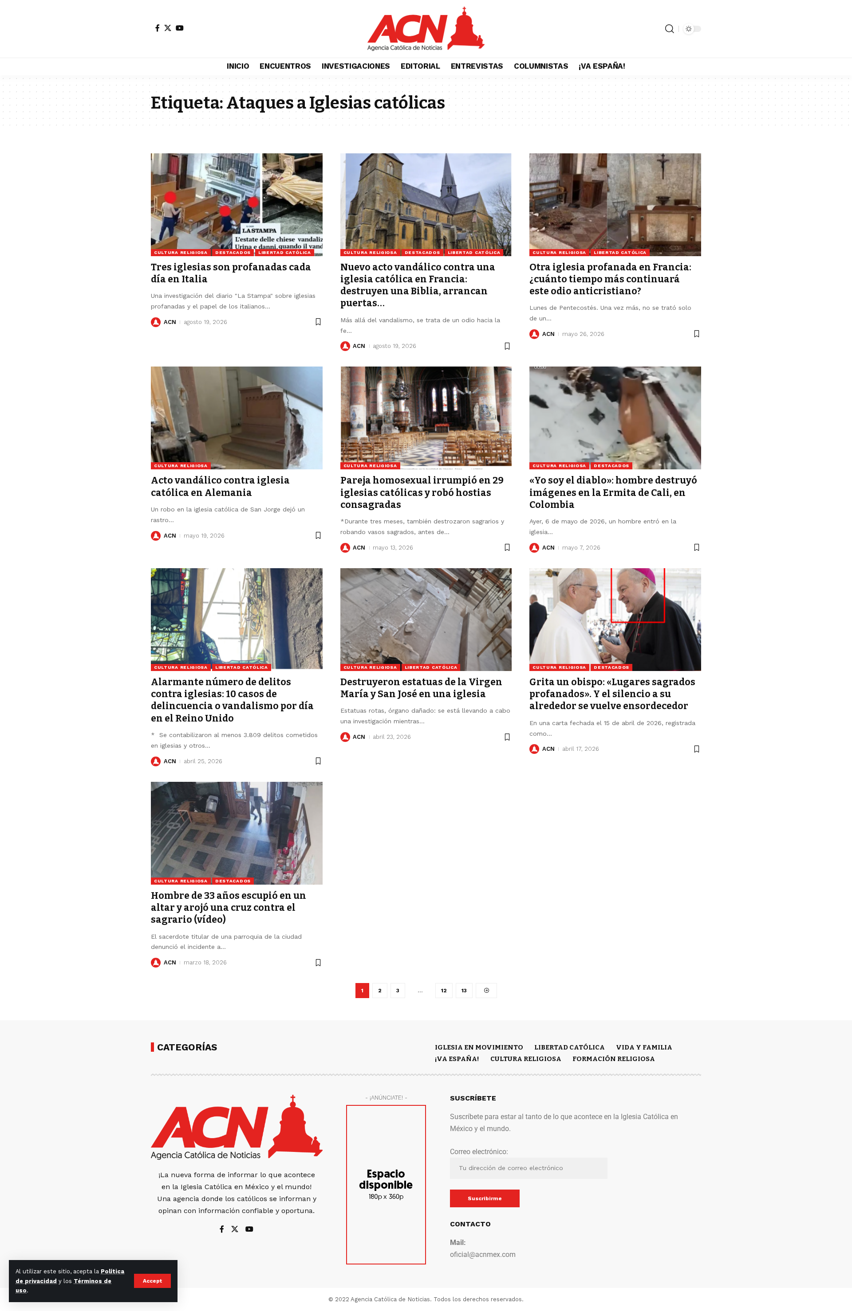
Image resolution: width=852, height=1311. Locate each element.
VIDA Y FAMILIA (644, 1047)
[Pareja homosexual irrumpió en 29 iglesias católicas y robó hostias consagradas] (426, 418)
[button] (152, 1281)
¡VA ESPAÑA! (457, 1059)
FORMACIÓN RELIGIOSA (613, 1059)
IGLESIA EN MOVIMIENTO (479, 1047)
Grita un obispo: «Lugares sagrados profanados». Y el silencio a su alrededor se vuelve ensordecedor (612, 694)
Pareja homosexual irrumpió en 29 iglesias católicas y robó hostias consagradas (422, 493)
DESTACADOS (233, 252)
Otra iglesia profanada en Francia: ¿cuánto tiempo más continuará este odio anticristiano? (610, 279)
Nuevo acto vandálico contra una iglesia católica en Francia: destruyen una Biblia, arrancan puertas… (417, 285)
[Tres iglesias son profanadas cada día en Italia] (237, 204)
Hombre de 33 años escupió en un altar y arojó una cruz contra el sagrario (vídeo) (228, 908)
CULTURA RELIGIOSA (181, 252)
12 (444, 990)
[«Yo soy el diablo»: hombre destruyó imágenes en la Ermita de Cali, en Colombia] (615, 418)
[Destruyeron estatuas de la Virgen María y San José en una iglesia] (426, 619)
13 (464, 990)
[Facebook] (157, 27)
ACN (170, 322)
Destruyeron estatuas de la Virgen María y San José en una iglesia (421, 688)
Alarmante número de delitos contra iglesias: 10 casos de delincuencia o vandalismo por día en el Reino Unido (232, 700)
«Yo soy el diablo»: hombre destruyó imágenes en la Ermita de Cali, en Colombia (613, 493)
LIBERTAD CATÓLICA (284, 252)
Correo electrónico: (479, 1151)
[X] (168, 27)
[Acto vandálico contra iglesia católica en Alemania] (237, 418)
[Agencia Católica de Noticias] (426, 29)
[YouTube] (180, 27)
